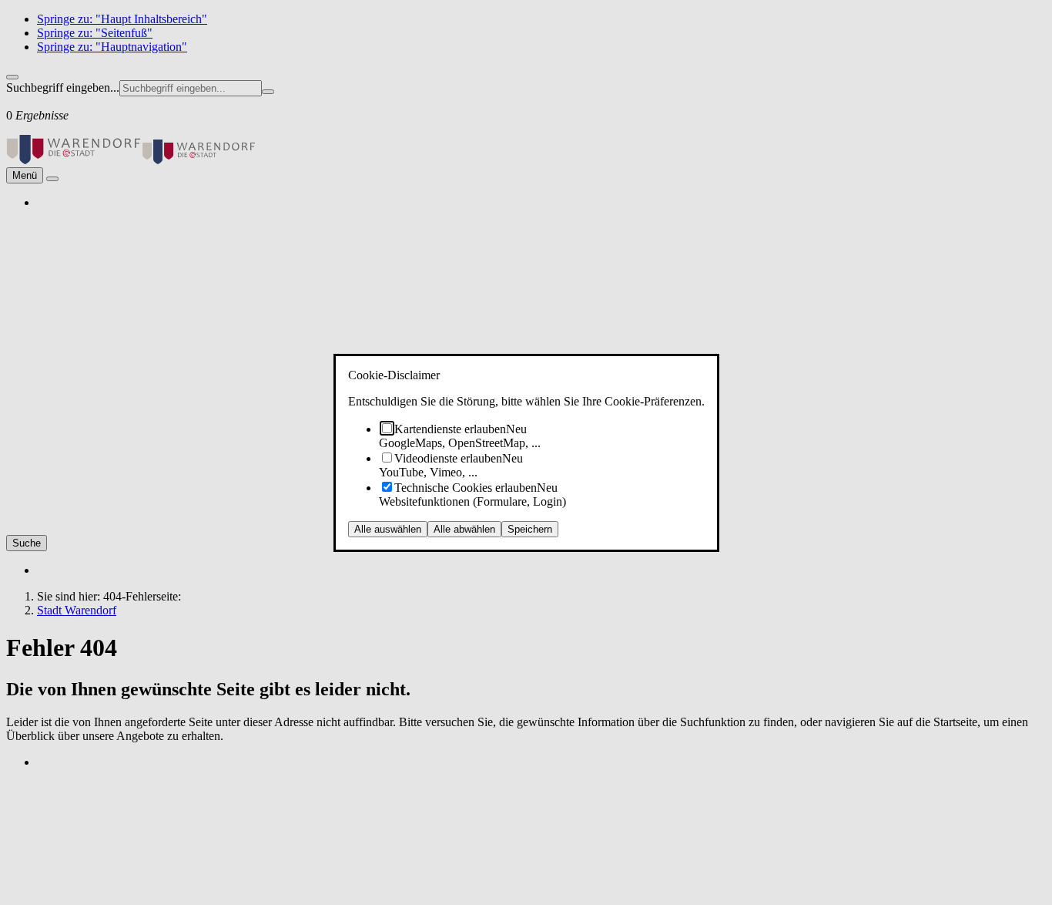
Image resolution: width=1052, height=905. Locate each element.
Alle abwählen (464, 529)
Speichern (530, 529)
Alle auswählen (387, 529)
